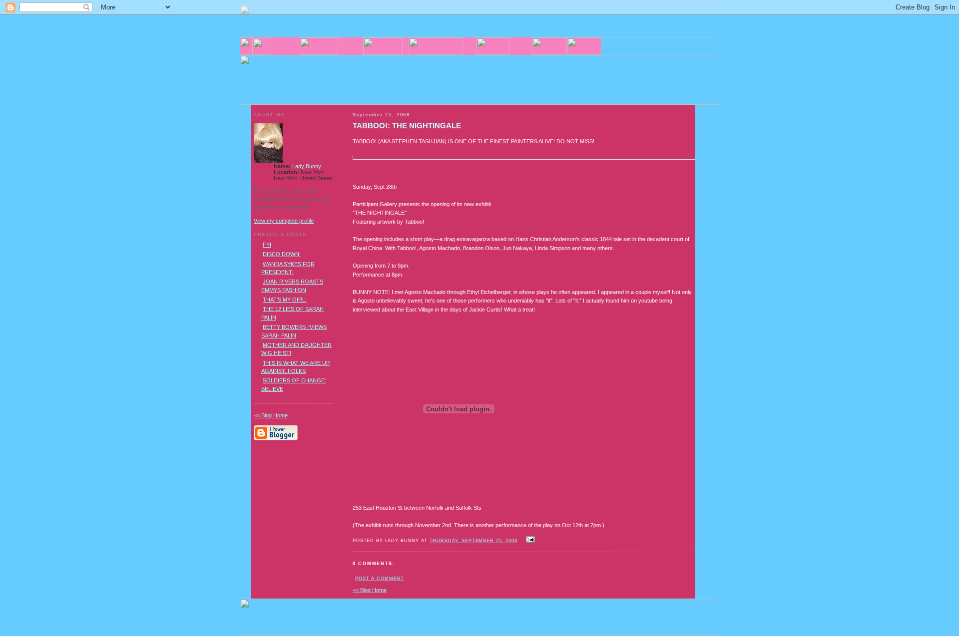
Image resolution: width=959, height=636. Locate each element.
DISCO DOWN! (282, 254)
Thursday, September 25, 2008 (473, 540)
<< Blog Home (370, 590)
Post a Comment (379, 578)
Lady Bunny (306, 166)
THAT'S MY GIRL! (285, 300)
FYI (267, 245)
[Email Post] (529, 540)
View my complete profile (284, 221)
